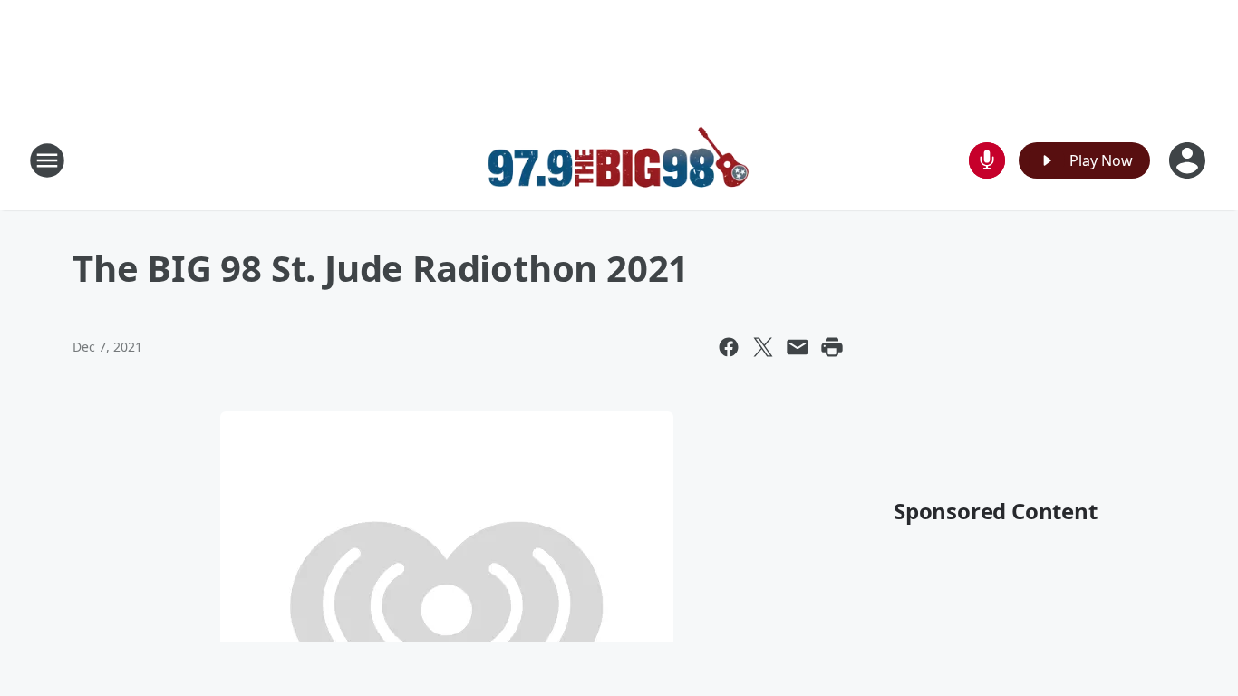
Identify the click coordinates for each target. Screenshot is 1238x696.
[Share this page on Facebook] (728, 347)
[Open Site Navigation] (47, 160)
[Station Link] (619, 159)
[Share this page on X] (763, 347)
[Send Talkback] (987, 160)
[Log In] (1189, 160)
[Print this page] (832, 347)
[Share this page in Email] (797, 347)
